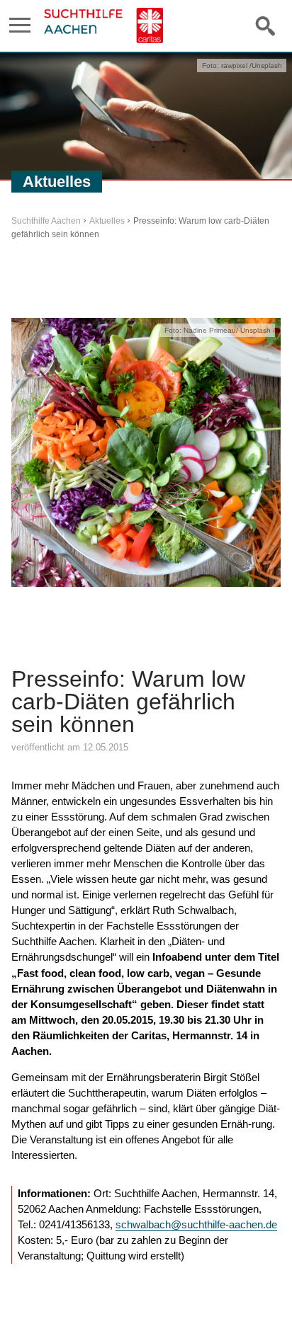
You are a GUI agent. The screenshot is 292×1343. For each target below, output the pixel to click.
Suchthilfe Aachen (46, 221)
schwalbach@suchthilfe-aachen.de (196, 1224)
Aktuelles (107, 221)
